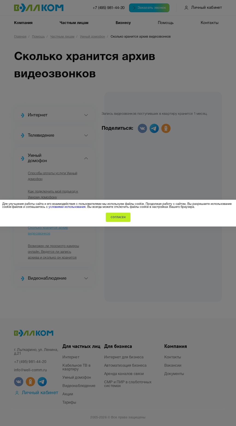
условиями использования (67, 206)
